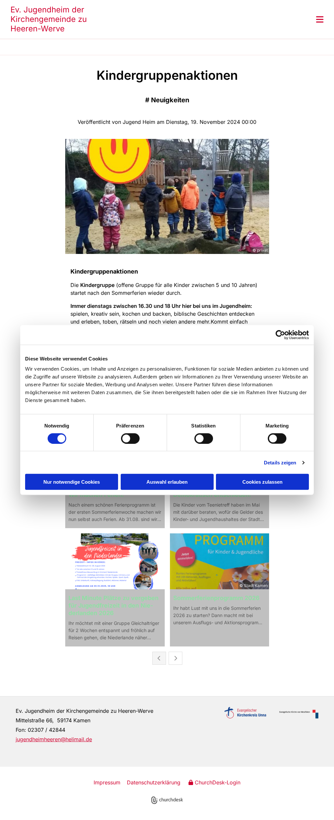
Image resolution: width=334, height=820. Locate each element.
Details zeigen (280, 462)
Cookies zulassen (262, 482)
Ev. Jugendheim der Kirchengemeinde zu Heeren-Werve (48, 19)
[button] (206, 19)
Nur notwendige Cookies (71, 482)
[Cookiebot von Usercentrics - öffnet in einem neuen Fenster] (280, 335)
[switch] (130, 438)
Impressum (107, 782)
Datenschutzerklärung (153, 782)
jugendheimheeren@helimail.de (54, 739)
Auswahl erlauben (167, 482)
